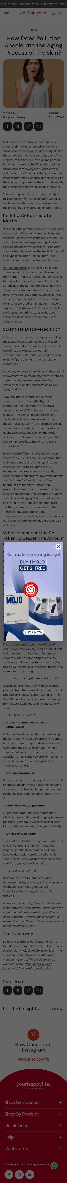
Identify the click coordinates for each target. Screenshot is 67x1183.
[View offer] (33, 591)
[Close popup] (58, 547)
